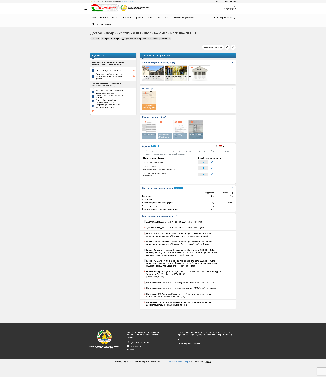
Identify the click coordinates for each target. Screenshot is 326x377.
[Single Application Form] (149, 129)
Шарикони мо (184, 340)
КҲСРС (115, 17)
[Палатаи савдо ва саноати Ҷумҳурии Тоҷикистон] (153, 73)
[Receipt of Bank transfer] (195, 129)
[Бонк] (199, 73)
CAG (159, 17)
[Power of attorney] (180, 129)
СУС (150, 17)
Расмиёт (104, 17)
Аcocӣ (93, 17)
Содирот (95, 38)
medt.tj (132, 349)
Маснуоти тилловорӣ (110, 38)
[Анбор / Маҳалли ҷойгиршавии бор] (176, 73)
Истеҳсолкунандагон (101, 24)
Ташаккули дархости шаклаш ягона (109, 70)
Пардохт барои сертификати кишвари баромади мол (106, 101)
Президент (140, 17)
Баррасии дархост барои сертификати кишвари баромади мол (110, 91)
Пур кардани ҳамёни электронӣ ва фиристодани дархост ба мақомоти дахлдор (109, 76)
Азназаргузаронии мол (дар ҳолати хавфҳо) (109, 96)
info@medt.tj (135, 346)
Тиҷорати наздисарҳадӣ (183, 17)
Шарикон (127, 17)
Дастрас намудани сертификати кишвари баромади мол (146, 38)
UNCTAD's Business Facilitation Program (177, 362)
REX (166, 17)
